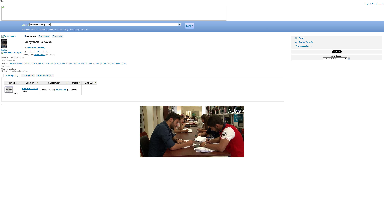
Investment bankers (17, 63)
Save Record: (337, 56)
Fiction (41, 63)
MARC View (45, 36)
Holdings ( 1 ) (12, 75)
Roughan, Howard (36, 52)
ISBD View (59, 36)
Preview (4, 50)
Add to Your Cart (306, 42)
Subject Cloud (81, 29)
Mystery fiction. (121, 63)
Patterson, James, (36, 47)
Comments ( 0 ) (45, 75)
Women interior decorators (55, 63)
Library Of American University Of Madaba (10, 25)
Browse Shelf (61, 90)
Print (301, 38)
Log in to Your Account (374, 4)
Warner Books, (39, 55)
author (47, 52)
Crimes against (31, 63)
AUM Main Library (30, 88)
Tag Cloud (69, 29)
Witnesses (104, 63)
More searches (302, 46)
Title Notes (28, 75)
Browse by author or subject (51, 29)
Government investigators (82, 63)
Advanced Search (29, 29)
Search (25, 25)
